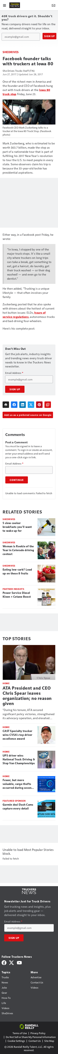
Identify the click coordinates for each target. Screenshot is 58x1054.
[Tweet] (31, 404)
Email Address (14, 373)
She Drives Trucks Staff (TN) (18, 70)
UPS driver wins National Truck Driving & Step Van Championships (19, 759)
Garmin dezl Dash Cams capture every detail (18, 806)
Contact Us (35, 1040)
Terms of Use (20, 1033)
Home (6, 683)
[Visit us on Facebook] (4, 962)
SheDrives (11, 52)
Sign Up (49, 36)
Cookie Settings (16, 1040)
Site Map (49, 1040)
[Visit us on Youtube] (19, 962)
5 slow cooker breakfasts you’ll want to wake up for (17, 527)
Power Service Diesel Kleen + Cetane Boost (17, 594)
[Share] (14, 404)
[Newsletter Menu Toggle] (53, 5)
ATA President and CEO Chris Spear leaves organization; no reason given (27, 695)
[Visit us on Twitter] (11, 962)
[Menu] (4, 5)
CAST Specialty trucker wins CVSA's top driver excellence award (17, 734)
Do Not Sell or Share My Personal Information (31, 1037)
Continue (17, 480)
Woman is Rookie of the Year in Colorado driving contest (18, 550)
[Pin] (39, 404)
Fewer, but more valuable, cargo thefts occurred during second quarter (18, 784)
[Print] (6, 404)
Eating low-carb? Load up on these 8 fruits (17, 571)
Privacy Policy (37, 1033)
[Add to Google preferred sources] (47, 404)
